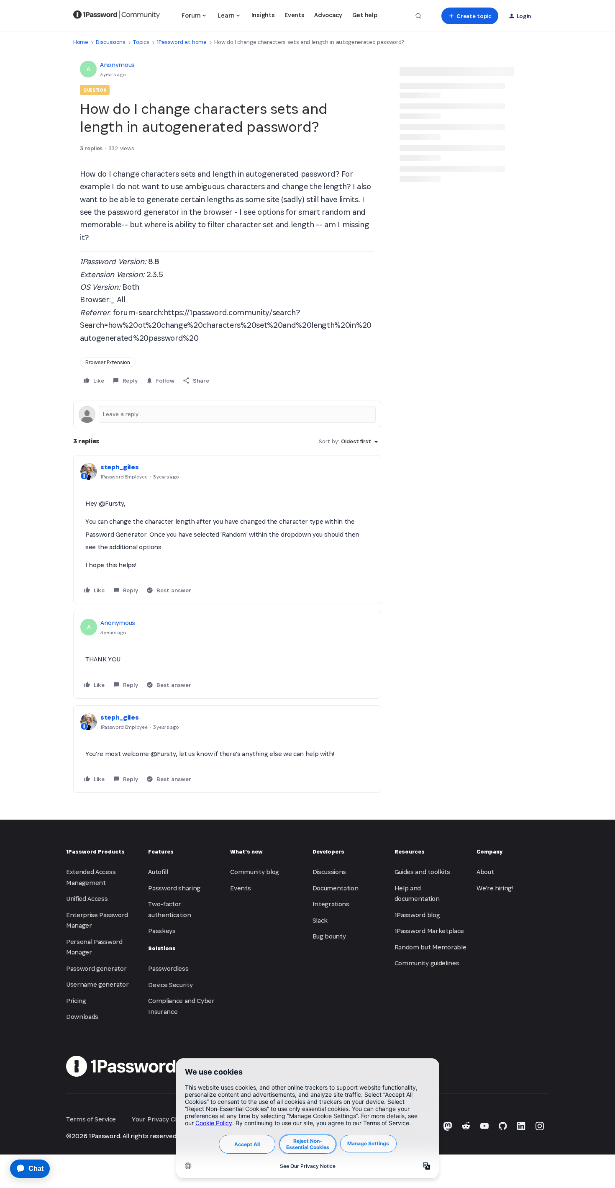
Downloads (82, 1016)
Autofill (158, 871)
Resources (410, 851)
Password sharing (174, 888)
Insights (262, 15)
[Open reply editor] (227, 414)
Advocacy (328, 15)
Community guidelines (427, 963)
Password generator (96, 968)
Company (489, 851)
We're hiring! (495, 888)
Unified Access (87, 898)
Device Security (170, 984)
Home (80, 42)
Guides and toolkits (422, 871)
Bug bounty (329, 936)
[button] (469, 16)
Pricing (76, 1000)
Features (161, 851)
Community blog (254, 871)
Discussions (110, 42)
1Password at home (182, 42)
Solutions (162, 948)
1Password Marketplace (429, 930)
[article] (227, 529)
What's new (246, 851)
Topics (141, 42)
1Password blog (417, 914)
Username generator (97, 984)
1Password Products (95, 851)
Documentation (336, 888)
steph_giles (119, 467)
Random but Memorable (430, 947)
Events (294, 15)
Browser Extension (107, 362)
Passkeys (161, 930)
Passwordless (168, 968)
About (485, 871)
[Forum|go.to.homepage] (116, 15)
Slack (320, 920)
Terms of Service (91, 1119)
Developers (328, 851)
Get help (364, 15)
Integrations (331, 904)
